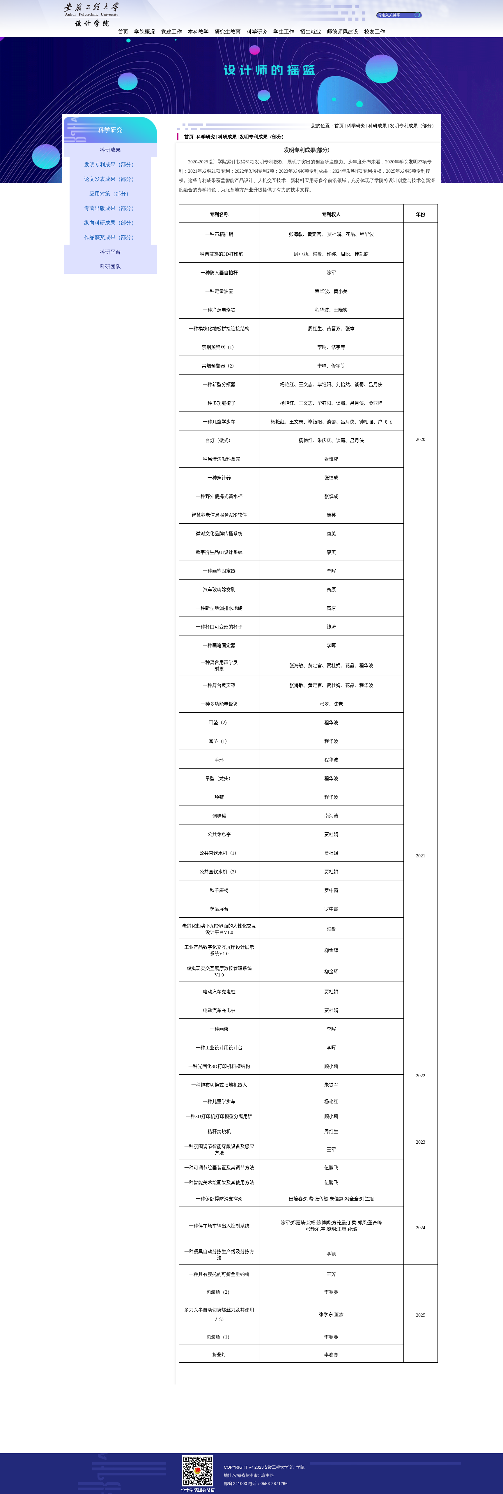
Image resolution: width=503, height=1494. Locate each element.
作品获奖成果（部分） (110, 237)
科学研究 (356, 125)
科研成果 (377, 125)
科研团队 (110, 266)
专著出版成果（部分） (110, 208)
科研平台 (110, 252)
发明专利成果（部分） (413, 125)
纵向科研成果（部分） (110, 223)
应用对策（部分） (110, 194)
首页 (339, 125)
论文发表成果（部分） (110, 179)
